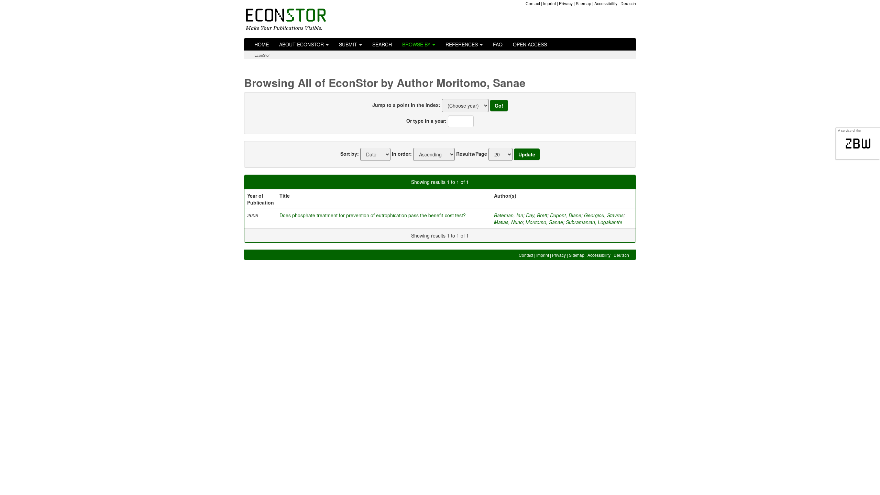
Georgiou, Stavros (604, 215)
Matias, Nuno (508, 222)
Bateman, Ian (508, 215)
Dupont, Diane (565, 215)
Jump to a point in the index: (406, 104)
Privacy (566, 3)
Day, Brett (536, 215)
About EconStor (302, 44)
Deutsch (628, 3)
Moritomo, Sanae (544, 222)
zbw (858, 143)
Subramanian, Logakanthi (594, 222)
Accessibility (605, 3)
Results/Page (471, 153)
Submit (349, 44)
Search (382, 44)
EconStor (262, 55)
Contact (533, 3)
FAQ (498, 44)
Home (261, 44)
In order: (402, 153)
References (462, 44)
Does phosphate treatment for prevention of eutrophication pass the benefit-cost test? (372, 215)
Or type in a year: (426, 120)
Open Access (530, 44)
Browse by (417, 44)
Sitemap (583, 3)
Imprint (549, 3)
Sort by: (349, 153)
